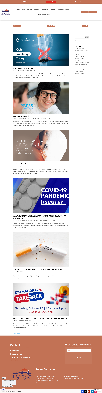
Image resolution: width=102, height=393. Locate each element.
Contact (52, 9)
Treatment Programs (33, 9)
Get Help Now (51, 1)
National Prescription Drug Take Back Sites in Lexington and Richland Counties (40, 318)
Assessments (17, 25)
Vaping (34, 70)
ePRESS (20, 70)
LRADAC (26, 220)
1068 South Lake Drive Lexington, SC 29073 (22, 357)
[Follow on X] (78, 1)
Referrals (61, 9)
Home (18, 9)
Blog (23, 118)
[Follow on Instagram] (85, 1)
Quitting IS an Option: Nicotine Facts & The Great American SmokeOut (37, 269)
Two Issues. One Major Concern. (24, 164)
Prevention (45, 9)
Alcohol (20, 118)
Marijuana (30, 220)
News (41, 220)
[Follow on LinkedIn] (83, 1)
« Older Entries (16, 333)
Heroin (23, 220)
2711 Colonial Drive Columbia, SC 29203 (21, 348)
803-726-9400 (15, 360)
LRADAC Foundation (43, 14)
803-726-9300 (15, 350)
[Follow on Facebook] (75, 1)
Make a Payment (92, 11)
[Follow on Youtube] (80, 1)
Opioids (34, 118)
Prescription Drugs (40, 118)
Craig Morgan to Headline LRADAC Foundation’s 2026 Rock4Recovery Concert (82, 62)
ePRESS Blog (25, 70)
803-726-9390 (23, 1)
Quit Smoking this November (23, 68)
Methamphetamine (35, 220)
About (23, 9)
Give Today (84, 11)
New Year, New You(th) (21, 116)
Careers (67, 9)
